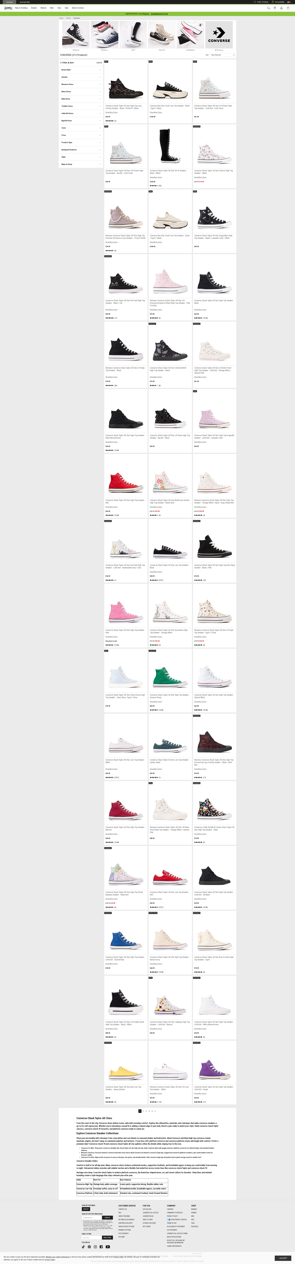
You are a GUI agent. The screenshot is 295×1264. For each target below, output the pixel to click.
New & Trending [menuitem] (21, 8)
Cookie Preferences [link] (174, 1246)
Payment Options (124, 1230)
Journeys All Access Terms (177, 1233)
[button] (289, 2)
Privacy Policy (172, 1216)
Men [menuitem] (52, 8)
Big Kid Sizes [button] (67, 121)
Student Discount (149, 1223)
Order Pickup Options (126, 1226)
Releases (194, 1226)
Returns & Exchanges (126, 1220)
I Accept (283, 1258)
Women (193, 1213)
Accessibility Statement (176, 1226)
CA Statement (172, 1230)
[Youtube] (109, 1247)
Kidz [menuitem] (59, 8)
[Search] (269, 8)
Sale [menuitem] (66, 8)
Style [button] (64, 157)
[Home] (8, 8)
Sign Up (86, 1209)
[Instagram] (96, 1247)
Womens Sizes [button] (67, 84)
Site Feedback (123, 1233)
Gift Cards (147, 1226)
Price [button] (64, 135)
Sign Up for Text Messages (92, 1214)
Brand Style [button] (66, 70)
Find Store (107, 1238)
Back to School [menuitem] (78, 8)
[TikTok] (84, 1247)
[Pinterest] (90, 1247)
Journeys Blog (148, 1216)
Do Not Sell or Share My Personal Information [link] (176, 1241)
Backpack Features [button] (69, 150)
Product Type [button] (67, 142)
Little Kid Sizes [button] (67, 113)
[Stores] (275, 8)
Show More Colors (111, 112)
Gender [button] (65, 77)
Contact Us (122, 1209)
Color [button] (64, 128)
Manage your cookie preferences (58, 1257)
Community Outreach (175, 1213)
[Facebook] (102, 1247)
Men (192, 1216)
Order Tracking (262, 2)
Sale (193, 1223)
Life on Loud (147, 1209)
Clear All (99, 62)
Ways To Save (148, 1220)
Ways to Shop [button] (67, 164)
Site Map (121, 1237)
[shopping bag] (288, 8)
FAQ (119, 1213)
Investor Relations (174, 1237)
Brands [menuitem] (34, 8)
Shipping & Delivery (125, 1223)
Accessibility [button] (279, 2)
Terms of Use (172, 1223)
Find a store (86, 1234)
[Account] (282, 8)
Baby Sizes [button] (66, 99)
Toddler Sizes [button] (67, 106)
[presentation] (21, 8)
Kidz (192, 1220)
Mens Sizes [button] (66, 92)
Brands (194, 1209)
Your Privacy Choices (179, 1220)
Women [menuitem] (43, 8)
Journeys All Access (150, 1213)
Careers (170, 1209)
